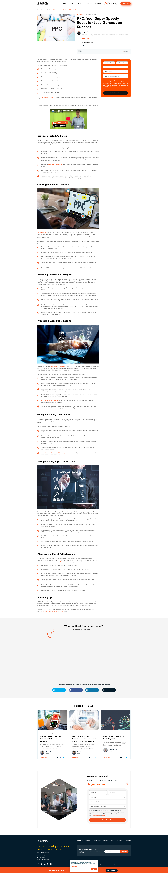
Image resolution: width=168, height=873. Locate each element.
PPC (80, 51)
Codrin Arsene (50, 751)
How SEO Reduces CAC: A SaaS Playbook (113, 737)
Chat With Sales (111, 870)
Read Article (43, 757)
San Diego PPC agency (48, 97)
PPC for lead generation (58, 366)
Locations (128, 840)
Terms (104, 88)
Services (64, 3)
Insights (105, 840)
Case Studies (88, 3)
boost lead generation (63, 562)
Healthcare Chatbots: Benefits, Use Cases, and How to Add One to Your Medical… (84, 738)
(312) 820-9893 (41, 857)
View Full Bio (87, 46)
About (80, 3)
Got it (94, 869)
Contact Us (125, 3)
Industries (72, 3)
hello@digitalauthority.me (43, 859)
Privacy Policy (122, 87)
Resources (98, 3)
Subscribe (124, 851)
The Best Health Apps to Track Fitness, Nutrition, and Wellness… (52, 738)
